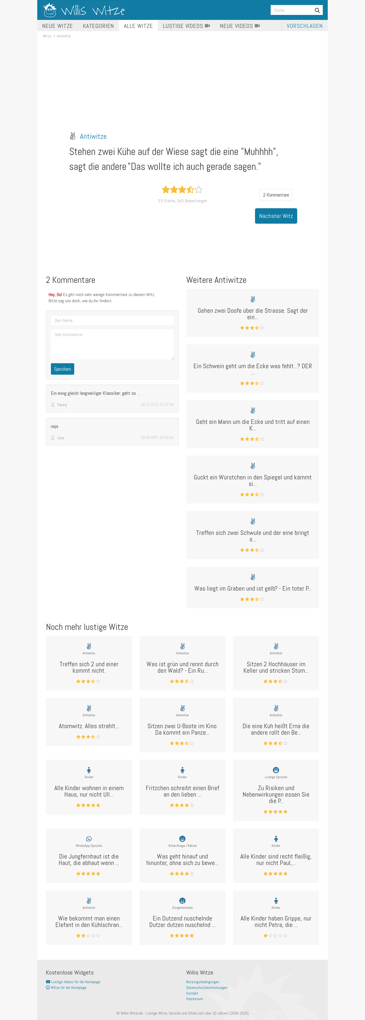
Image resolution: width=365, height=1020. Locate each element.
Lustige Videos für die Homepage (75, 981)
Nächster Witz (276, 216)
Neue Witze (57, 26)
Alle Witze (138, 26)
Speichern (62, 369)
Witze (47, 36)
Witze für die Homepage (68, 987)
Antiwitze (64, 36)
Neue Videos (237, 26)
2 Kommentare (276, 195)
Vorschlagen (305, 26)
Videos (184, 26)
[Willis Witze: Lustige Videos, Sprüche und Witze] (83, 10)
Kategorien (98, 26)
